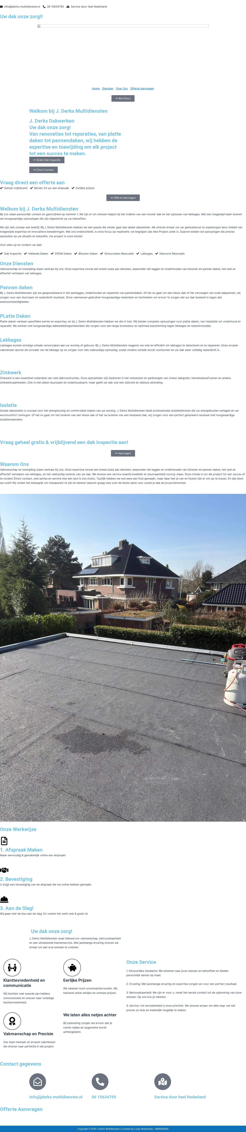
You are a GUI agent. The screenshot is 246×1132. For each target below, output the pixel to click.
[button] (4, 658)
